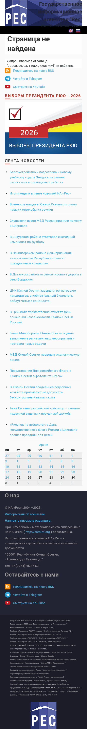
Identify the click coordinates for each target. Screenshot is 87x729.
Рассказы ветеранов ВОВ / (70, 688)
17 (7, 472)
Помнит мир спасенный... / (55, 677)
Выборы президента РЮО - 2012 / (24, 638)
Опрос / (39, 670)
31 (51, 456)
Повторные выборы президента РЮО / (26, 677)
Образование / (59, 663)
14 (51, 466)
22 (62, 472)
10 (7, 466)
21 (51, 472)
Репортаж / (15, 691)
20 (40, 472)
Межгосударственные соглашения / (25, 660)
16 (73, 466)
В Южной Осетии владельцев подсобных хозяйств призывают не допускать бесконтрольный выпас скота (40, 392)
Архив (43, 445)
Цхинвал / (14, 695)
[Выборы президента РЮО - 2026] (43, 128)
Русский (78, 31)
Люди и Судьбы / (48, 656)
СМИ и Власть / (39, 691)
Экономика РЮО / (27, 695)
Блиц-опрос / (40, 621)
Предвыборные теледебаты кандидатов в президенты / (33, 688)
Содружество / (53, 691)
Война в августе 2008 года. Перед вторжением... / (31, 624)
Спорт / (63, 691)
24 (7, 477)
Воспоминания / (60, 624)
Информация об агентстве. (25, 514)
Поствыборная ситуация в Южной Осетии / (28, 681)
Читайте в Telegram (27, 79)
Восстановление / (17, 628)
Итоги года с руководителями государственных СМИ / (33, 652)
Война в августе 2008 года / (58, 621)
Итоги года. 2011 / (64, 652)
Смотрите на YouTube (29, 87)
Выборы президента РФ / (21, 635)
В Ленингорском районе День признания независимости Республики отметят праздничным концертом (41, 258)
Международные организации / (55, 660)
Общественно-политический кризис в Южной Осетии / (33, 667)
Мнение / (73, 660)
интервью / (32, 649)
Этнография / (41, 695)
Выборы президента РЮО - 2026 (43, 95)
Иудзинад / (14, 656)
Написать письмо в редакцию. (28, 520)
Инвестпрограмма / (18, 649)
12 (29, 466)
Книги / (23, 656)
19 (29, 472)
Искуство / (42, 649)
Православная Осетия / (57, 681)
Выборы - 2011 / (47, 628)
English (70, 31)
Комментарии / (33, 656)
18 (18, 472)
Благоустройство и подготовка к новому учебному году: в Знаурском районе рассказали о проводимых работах (41, 177)
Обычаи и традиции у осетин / (22, 670)
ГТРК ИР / (39, 645)
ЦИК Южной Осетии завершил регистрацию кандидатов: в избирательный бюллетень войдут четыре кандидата (43, 296)
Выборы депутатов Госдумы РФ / (58, 631)
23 (73, 472)
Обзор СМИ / (46, 663)
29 (29, 456)
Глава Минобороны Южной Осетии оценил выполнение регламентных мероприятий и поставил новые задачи (42, 338)
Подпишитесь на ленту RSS (33, 70)
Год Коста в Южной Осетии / (22, 645)
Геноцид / (43, 642)
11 (18, 466)
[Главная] (43, 715)
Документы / (49, 645)
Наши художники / (32, 663)
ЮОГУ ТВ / (52, 695)
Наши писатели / (17, 663)
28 (18, 456)
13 (40, 466)
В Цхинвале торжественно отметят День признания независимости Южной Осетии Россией (41, 317)
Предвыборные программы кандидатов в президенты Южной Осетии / (40, 684)
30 (40, 456)
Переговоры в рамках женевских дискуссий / (29, 674)
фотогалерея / (73, 691)
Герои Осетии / (54, 642)
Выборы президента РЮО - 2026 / (24, 642)
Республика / (26, 691)
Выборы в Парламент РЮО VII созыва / (27, 631)
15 (62, 466)
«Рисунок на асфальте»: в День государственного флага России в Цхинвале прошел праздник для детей (43, 430)
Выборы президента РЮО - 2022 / (53, 638)
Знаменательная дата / (66, 645)
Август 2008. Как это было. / (22, 621)
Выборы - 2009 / (33, 628)
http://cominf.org (37, 532)
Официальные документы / (55, 670)
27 (7, 456)
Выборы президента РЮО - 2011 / (47, 635)
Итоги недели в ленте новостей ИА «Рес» (40, 193)
